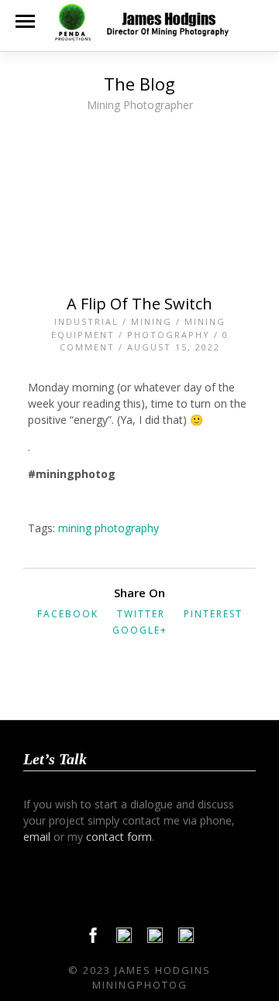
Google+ (139, 630)
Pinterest (213, 613)
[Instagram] (186, 939)
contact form (119, 836)
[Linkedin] (155, 939)
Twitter (141, 613)
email (36, 836)
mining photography (108, 528)
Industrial (86, 321)
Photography (168, 334)
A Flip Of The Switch (139, 303)
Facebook (67, 613)
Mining (151, 321)
